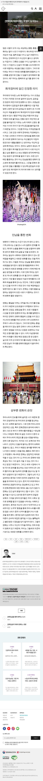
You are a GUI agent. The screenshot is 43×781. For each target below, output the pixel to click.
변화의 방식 (28, 539)
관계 (25, 17)
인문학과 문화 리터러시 (12, 651)
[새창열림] (4, 728)
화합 (21, 539)
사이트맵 (40, 8)
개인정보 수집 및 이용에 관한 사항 (12, 742)
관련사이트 (5, 720)
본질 (27, 542)
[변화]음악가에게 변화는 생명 (16, 624)
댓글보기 (40, 48)
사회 (11, 539)
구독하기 (36, 738)
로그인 (36, 8)
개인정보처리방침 (24, 715)
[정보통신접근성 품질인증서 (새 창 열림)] (14, 757)
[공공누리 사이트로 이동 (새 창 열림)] (10, 590)
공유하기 (38, 33)
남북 (16, 542)
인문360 (4, 9)
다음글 (4, 625)
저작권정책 (22, 720)
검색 (32, 9)
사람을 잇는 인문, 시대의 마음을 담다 (31, 651)
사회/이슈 (19, 17)
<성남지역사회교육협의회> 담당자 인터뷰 (31, 680)
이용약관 (22, 717)
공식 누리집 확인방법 (8, 4)
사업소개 (5, 715)
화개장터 (36, 539)
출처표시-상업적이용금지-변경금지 (16, 597)
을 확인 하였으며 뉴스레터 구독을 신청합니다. (16, 743)
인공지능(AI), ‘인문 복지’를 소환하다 (11, 680)
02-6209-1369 (11, 771)
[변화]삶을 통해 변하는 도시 (16, 617)
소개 (11, 715)
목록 (21, 610)
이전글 (4, 618)
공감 (16, 539)
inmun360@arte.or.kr (12, 767)
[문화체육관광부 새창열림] (9, 752)
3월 (6, 539)
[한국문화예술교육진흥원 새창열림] (23, 752)
